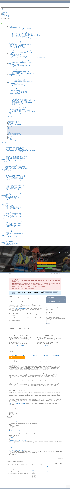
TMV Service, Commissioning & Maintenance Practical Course (21, 52)
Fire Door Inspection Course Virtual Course (19, 69)
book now (18, 427)
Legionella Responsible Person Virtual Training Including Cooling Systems (25, 35)
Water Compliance (11, 43)
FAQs (3, 13)
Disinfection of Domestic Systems (16, 46)
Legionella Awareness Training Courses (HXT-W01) (21, 28)
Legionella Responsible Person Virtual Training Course (21, 33)
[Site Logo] (4, 22)
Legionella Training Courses (15, 27)
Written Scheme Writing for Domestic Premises (20, 41)
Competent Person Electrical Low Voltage (19, 92)
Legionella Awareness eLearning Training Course (20, 31)
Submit (48, 323)
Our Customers (11, 120)
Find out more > (21, 345)
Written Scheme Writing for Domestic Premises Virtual (21, 42)
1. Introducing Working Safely (14, 360)
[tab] (14, 355)
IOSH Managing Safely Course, (20, 308)
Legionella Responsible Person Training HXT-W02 (20, 32)
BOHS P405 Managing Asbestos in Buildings (19, 101)
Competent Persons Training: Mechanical (19, 95)
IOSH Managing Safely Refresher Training (19, 86)
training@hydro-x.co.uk (8, 19)
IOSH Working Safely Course (16, 88)
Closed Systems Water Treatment (16, 45)
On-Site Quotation (40, 268)
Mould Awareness (14, 114)
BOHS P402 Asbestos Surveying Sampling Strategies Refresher (23, 100)
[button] (2, 6)
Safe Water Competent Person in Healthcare (20, 56)
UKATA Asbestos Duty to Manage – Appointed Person (21, 107)
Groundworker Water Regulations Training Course (19, 47)
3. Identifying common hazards (14, 371)
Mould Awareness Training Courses (16, 113)
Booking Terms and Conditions (14, 133)
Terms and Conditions (12, 122)
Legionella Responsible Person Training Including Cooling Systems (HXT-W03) (26, 34)
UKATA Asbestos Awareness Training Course (19, 103)
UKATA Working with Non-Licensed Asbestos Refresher (21, 105)
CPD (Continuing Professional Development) (17, 403)
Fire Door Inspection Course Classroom (19, 67)
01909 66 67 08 (5, 4)
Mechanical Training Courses (15, 93)
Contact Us (4, 12)
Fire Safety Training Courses (15, 64)
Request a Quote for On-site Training (15, 134)
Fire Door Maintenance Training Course (19, 70)
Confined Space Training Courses (16, 75)
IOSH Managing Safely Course (17, 84)
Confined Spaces (11, 74)
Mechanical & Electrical (12, 89)
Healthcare (10, 53)
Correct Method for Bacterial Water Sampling (20, 60)
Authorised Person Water (16, 55)
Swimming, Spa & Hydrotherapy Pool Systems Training (20, 50)
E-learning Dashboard (8, 16)
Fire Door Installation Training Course (18, 72)
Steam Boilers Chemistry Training (16, 48)
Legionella (10, 26)
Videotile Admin (49, 469)
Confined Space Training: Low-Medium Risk (19, 78)
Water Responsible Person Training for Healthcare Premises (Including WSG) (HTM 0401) (28, 57)
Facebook (57, 464)
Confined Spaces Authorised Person (18, 80)
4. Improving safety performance (15, 379)
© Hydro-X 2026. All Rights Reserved (15, 124)
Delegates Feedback (12, 129)
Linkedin (56, 466)
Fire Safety (10, 63)
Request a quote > (49, 345)
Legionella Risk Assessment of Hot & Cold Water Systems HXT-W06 (24, 38)
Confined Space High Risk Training (18, 79)
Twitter (60, 464)
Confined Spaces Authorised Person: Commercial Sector (22, 81)
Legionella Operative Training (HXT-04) (18, 36)
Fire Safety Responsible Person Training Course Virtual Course (23, 73)
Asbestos (10, 97)
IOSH (9, 82)
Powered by (59, 458)
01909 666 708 (34, 466)
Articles (9, 131)
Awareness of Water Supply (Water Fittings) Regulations (20, 44)
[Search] (13, 8)
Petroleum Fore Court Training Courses (17, 109)
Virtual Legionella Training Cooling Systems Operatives (21, 39)
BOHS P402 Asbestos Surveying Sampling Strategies (21, 99)
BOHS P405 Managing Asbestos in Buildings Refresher (21, 102)
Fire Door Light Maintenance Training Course (20, 71)
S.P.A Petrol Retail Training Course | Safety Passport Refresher (23, 111)
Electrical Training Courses (15, 90)
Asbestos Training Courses (15, 98)
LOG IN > (4, 14)
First (47, 305)
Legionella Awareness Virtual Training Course (20, 29)
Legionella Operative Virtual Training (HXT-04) (20, 37)
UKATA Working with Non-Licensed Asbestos (19, 104)
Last (60, 305)
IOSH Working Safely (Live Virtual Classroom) (17, 421)
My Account (6, 15)
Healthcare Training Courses (15, 54)
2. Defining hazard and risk (14, 365)
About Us (10, 117)
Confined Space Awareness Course (18, 76)
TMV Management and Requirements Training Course (20, 51)
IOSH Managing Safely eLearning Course (19, 85)
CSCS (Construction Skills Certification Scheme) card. (43, 394)
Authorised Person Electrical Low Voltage (19, 91)
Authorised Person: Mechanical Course (18, 94)
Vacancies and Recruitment (13, 121)
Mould (9, 112)
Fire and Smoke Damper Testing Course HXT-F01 (20, 65)
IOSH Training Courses (14, 83)
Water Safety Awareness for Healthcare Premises (20, 58)
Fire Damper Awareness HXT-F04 (17, 66)
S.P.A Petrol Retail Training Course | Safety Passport (21, 110)
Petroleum (10, 108)
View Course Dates (46, 265)
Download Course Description (47, 262)
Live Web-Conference (48, 268)
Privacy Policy (10, 123)
